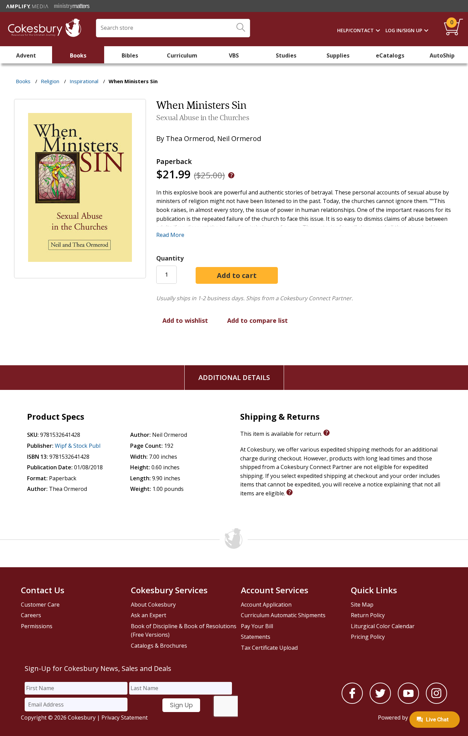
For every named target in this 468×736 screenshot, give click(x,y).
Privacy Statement (124, 717)
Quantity (170, 258)
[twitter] (380, 702)
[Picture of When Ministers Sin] (80, 273)
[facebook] (352, 702)
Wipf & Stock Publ (77, 445)
